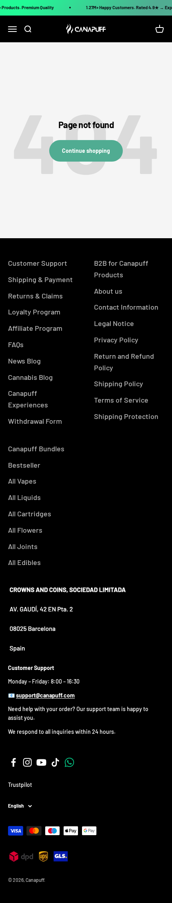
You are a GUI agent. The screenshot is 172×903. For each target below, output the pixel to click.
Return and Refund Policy (124, 362)
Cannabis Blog (30, 377)
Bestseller (24, 464)
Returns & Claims (35, 295)
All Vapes (22, 480)
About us (108, 291)
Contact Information (126, 306)
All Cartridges (29, 513)
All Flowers (25, 530)
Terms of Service (121, 399)
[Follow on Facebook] (13, 762)
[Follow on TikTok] (55, 762)
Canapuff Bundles (36, 448)
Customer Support (37, 263)
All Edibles (24, 562)
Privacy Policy (116, 339)
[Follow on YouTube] (41, 762)
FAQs (16, 344)
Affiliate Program (35, 328)
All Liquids (24, 497)
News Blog (24, 360)
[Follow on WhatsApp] (69, 762)
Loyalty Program (34, 311)
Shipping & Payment (40, 279)
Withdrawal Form (35, 421)
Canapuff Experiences (28, 399)
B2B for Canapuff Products (121, 269)
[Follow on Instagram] (27, 762)
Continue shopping (86, 150)
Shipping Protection (126, 416)
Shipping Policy (118, 383)
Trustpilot (20, 784)
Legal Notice (114, 323)
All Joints (23, 546)
